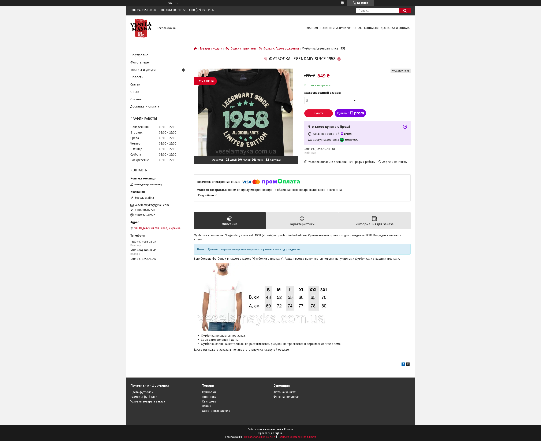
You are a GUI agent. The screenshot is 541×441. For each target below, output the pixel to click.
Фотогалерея (140, 62)
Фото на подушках (286, 397)
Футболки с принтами (240, 48)
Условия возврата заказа (147, 401)
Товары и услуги (333, 28)
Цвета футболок (141, 392)
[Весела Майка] (141, 28)
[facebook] (403, 365)
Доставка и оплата (395, 28)
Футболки (209, 392)
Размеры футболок (143, 397)
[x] (408, 365)
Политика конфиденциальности (297, 436)
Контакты (371, 28)
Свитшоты (209, 401)
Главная (312, 28)
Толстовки (209, 397)
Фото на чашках (284, 392)
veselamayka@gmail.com (152, 205)
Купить (319, 113)
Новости (136, 77)
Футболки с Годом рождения (279, 48)
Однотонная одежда (216, 411)
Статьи (135, 84)
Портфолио (139, 55)
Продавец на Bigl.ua (270, 433)
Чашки (206, 406)
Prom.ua (289, 429)
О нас (358, 28)
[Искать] (405, 10)
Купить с (343, 113)
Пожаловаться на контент (259, 436)
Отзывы (136, 99)
